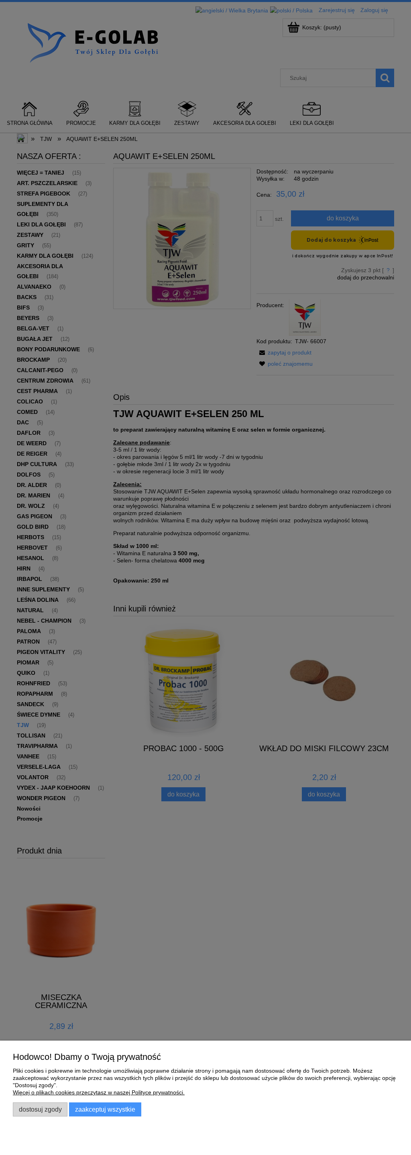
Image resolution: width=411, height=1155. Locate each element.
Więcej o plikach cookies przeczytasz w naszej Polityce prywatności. (99, 1092)
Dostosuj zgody (40, 1109)
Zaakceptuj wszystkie (105, 1109)
